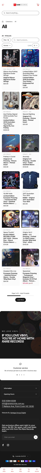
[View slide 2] (19, 375)
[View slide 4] (24, 375)
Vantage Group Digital (18, 413)
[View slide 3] (21, 375)
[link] (18, 406)
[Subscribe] (36, 437)
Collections (9, 21)
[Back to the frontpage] (2, 21)
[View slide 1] (17, 375)
